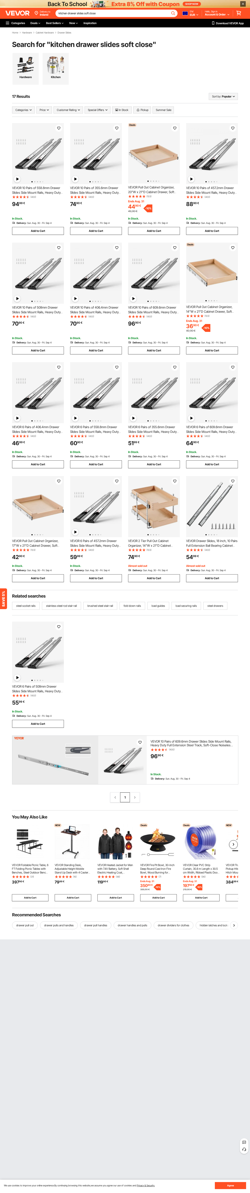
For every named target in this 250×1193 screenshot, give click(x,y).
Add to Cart (38, 230)
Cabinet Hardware (45, 32)
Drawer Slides (64, 32)
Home (15, 32)
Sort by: (216, 96)
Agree (230, 1185)
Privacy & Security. (146, 1185)
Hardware (27, 32)
